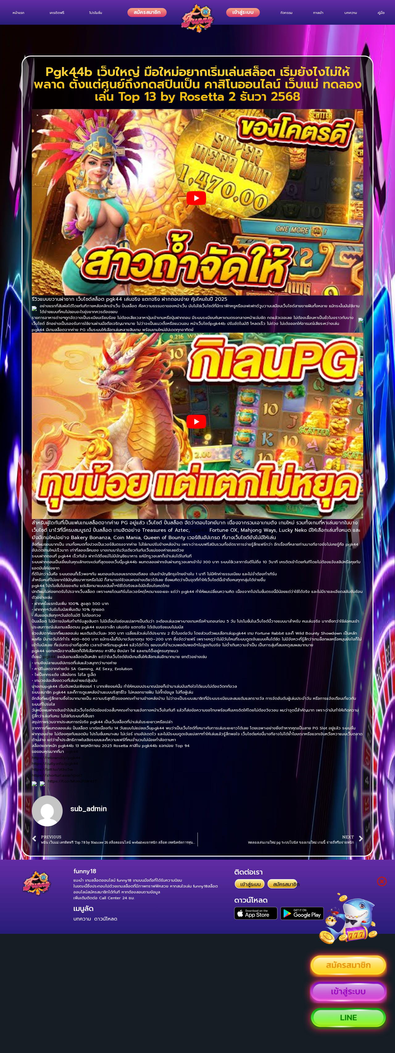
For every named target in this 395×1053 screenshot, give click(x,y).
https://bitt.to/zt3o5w (52, 769)
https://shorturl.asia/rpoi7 (57, 775)
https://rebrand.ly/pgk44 (56, 758)
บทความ (82, 919)
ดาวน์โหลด (105, 919)
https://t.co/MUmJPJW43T (72, 781)
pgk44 (200, 530)
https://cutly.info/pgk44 (55, 763)
